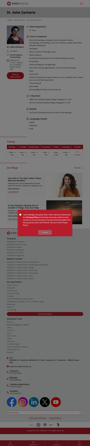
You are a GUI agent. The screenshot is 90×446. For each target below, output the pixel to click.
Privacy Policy (32, 217)
